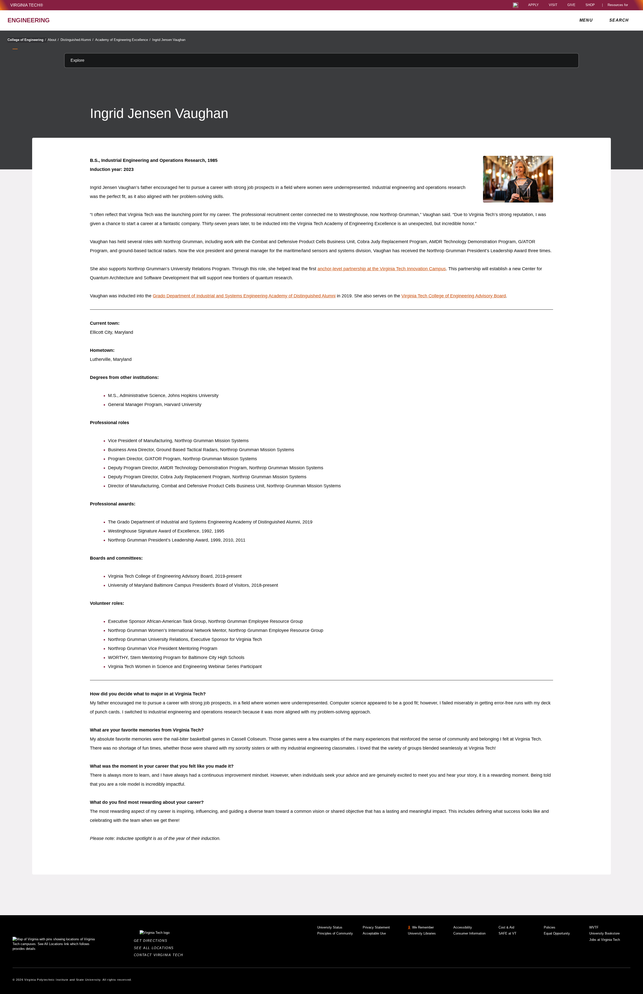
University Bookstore (604, 933)
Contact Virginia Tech (160, 955)
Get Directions (152, 941)
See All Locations (155, 948)
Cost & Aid (506, 927)
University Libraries (422, 933)
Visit (553, 5)
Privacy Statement (376, 927)
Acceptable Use (374, 933)
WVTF (594, 927)
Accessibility (462, 927)
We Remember (423, 927)
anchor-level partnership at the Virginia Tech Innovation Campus (381, 268)
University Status (329, 927)
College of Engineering (27, 40)
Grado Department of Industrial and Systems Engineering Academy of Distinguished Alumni (244, 295)
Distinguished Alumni (77, 40)
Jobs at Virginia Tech (604, 940)
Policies (549, 927)
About (53, 40)
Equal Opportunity (557, 933)
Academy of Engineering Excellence (122, 40)
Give (571, 5)
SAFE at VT (507, 933)
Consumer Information (469, 933)
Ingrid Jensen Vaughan (168, 40)
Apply (533, 5)
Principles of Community (335, 933)
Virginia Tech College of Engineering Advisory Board (453, 295)
